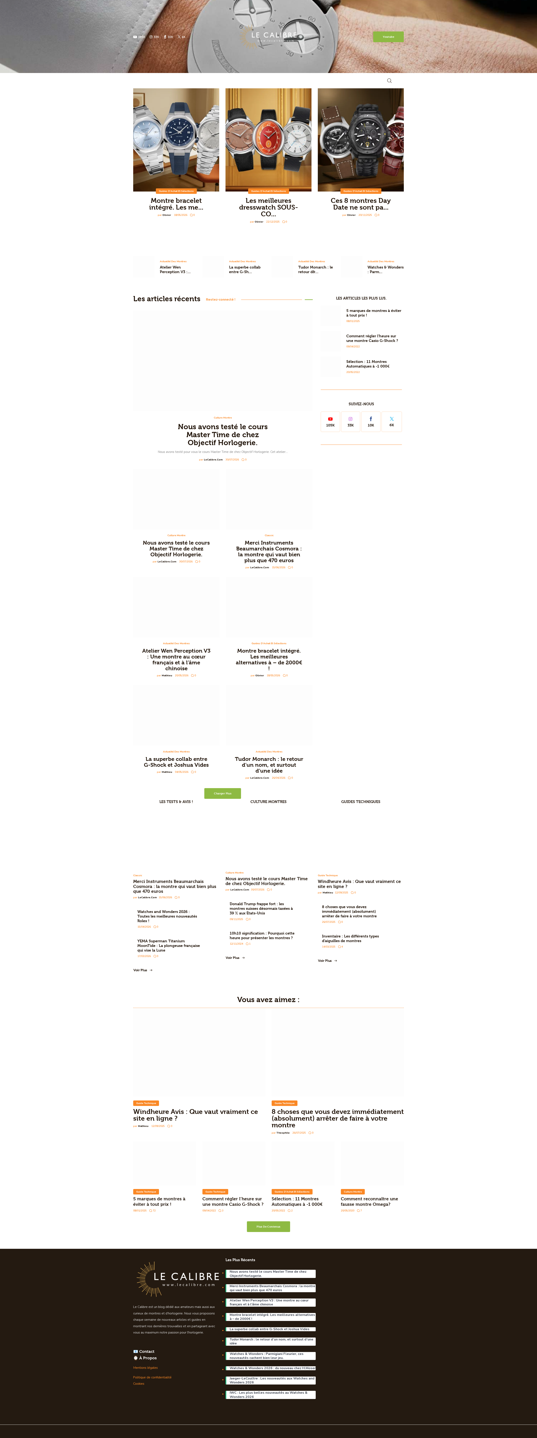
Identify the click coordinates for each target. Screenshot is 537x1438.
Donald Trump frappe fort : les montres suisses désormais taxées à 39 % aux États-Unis (261, 908)
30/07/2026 (232, 459)
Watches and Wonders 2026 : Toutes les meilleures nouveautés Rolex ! (167, 916)
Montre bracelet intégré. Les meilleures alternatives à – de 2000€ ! (269, 659)
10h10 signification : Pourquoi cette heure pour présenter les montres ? (262, 935)
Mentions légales (145, 1368)
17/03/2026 (144, 956)
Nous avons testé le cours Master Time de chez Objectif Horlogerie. (223, 434)
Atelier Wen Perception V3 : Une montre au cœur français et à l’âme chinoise (176, 659)
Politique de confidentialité (152, 1377)
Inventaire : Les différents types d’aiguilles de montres (350, 938)
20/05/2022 (353, 372)
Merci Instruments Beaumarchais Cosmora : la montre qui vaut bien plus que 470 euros (269, 551)
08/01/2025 (353, 321)
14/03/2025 (328, 946)
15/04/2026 (144, 926)
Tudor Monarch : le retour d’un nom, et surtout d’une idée (269, 765)
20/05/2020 (347, 1210)
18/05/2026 (180, 215)
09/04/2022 (353, 346)
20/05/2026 (181, 675)
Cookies (138, 1384)
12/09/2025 (341, 892)
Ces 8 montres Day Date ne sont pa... (361, 204)
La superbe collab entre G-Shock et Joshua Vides (176, 762)
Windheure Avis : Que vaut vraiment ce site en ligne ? (195, 1115)
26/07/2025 (328, 922)
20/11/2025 (365, 215)
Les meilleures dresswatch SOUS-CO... (268, 207)
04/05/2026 (181, 772)
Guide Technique (328, 875)
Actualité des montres (173, 261)
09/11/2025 (236, 919)
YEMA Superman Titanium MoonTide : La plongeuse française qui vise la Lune (168, 945)
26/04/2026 (278, 778)
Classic (269, 535)
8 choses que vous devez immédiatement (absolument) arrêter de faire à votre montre (349, 911)
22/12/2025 (273, 221)
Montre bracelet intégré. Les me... (176, 204)
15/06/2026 (278, 567)
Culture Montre (223, 417)
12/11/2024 (236, 943)
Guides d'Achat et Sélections (176, 191)
